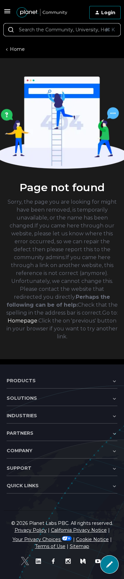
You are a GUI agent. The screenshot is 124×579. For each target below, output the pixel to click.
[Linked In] (40, 561)
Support (19, 468)
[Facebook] (55, 561)
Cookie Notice (92, 539)
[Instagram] (69, 561)
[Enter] (11, 29)
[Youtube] (99, 561)
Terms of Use (50, 546)
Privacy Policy (31, 530)
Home (17, 49)
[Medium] (84, 561)
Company (19, 451)
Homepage (22, 321)
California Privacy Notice (79, 530)
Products (21, 381)
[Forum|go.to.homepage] (42, 12)
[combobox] (62, 29)
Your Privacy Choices (37, 539)
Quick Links (23, 486)
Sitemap (79, 546)
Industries (22, 416)
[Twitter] (25, 561)
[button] (7, 14)
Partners (20, 433)
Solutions (22, 398)
